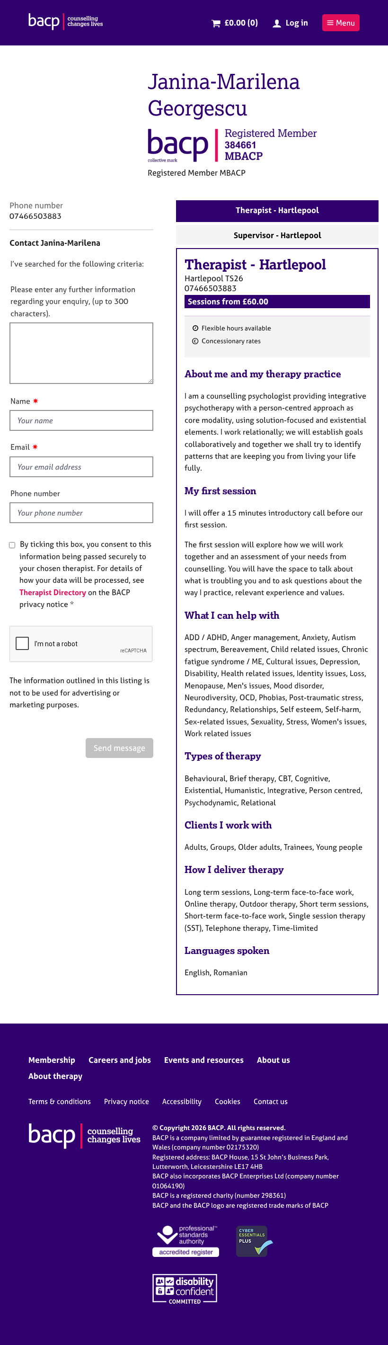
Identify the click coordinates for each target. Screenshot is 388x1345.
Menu (345, 22)
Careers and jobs (119, 1060)
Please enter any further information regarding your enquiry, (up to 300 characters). (72, 301)
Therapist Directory (52, 592)
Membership (51, 1060)
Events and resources (204, 1060)
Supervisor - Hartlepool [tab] (277, 235)
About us (273, 1060)
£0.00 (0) (241, 22)
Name (20, 401)
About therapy (55, 1076)
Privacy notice (126, 1101)
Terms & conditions (59, 1101)
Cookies (227, 1101)
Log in (297, 22)
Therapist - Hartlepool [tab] (277, 210)
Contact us (271, 1101)
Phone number (35, 493)
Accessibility (182, 1101)
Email (20, 447)
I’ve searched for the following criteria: (77, 263)
